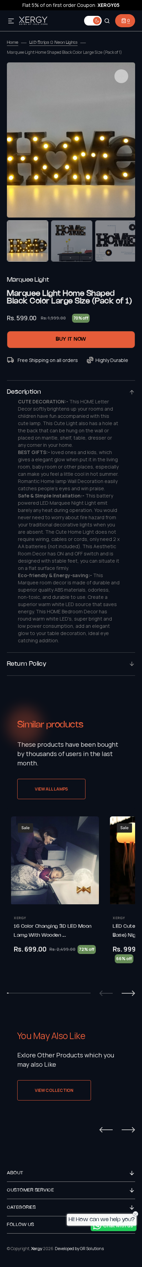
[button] (11, 21)
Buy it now (71, 339)
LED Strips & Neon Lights (53, 42)
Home (12, 42)
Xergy (36, 1249)
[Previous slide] (106, 993)
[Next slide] (128, 993)
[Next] (128, 1130)
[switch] (93, 21)
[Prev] (106, 1130)
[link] (55, 898)
